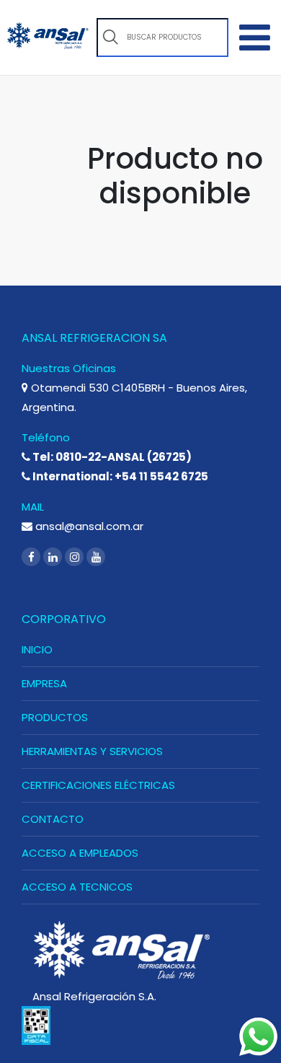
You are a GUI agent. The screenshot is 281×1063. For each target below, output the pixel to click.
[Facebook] (32, 557)
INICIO (37, 649)
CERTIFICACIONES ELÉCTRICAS (98, 785)
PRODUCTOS (55, 717)
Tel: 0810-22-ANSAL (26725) (111, 456)
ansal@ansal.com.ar (87, 526)
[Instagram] (75, 557)
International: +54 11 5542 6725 (119, 476)
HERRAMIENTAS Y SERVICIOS (92, 751)
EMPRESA (44, 683)
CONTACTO (53, 818)
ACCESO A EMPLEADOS (80, 852)
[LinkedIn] (54, 557)
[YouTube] (95, 557)
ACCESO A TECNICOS (77, 886)
